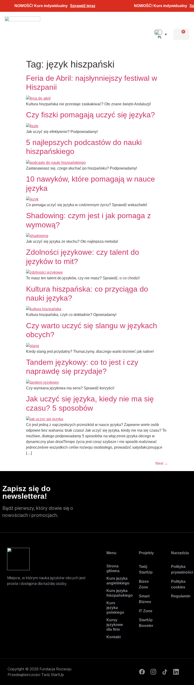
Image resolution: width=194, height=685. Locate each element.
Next (161, 463)
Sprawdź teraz (82, 6)
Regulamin (180, 596)
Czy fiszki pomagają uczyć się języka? (90, 115)
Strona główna (112, 568)
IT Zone (145, 611)
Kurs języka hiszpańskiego (114, 593)
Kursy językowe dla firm (114, 624)
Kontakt (113, 637)
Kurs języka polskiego (114, 607)
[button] (134, 34)
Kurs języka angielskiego (114, 580)
